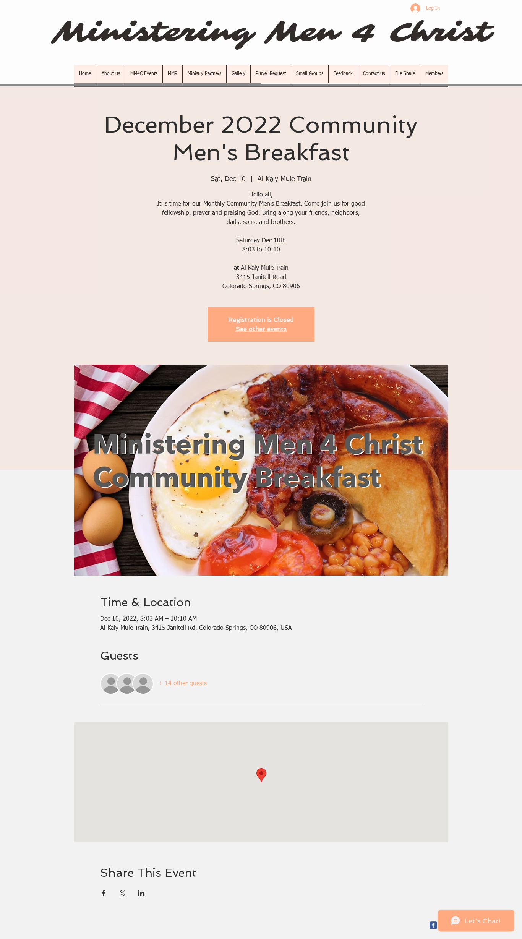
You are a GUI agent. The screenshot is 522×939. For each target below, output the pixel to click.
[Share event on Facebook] (103, 893)
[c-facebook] (433, 925)
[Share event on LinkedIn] (141, 893)
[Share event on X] (122, 893)
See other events (261, 328)
